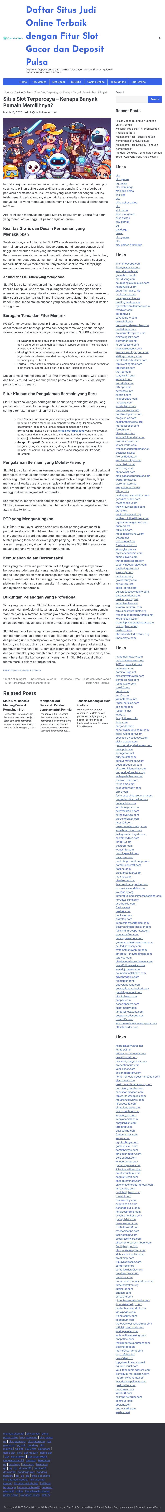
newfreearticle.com (127, 811)
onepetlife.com (125, 1339)
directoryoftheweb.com (130, 675)
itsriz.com (122, 722)
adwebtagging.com (127, 976)
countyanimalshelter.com (131, 973)
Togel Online (118, 81)
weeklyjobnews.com (128, 969)
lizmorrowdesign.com (129, 1304)
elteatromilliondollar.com (131, 768)
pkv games (122, 179)
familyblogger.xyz (127, 1246)
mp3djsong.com (126, 279)
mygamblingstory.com (129, 656)
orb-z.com (122, 791)
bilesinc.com (123, 394)
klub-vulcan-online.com (130, 1254)
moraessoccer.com (127, 425)
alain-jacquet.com (126, 741)
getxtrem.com (124, 845)
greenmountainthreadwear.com (134, 942)
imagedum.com (125, 1319)
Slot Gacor (58, 81)
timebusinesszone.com (129, 1011)
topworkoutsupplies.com (131, 1095)
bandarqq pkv (26, 1472)
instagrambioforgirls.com (131, 834)
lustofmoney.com (126, 1007)
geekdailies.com (126, 1385)
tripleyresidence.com (128, 1261)
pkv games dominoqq (129, 245)
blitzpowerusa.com (127, 814)
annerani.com (124, 379)
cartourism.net (124, 583)
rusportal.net (123, 710)
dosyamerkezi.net (126, 340)
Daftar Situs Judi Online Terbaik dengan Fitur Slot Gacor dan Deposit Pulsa (65, 36)
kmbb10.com (123, 841)
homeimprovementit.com (131, 1053)
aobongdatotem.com (128, 1072)
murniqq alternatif (29, 1487)
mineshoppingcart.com (130, 1092)
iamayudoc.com (125, 1188)
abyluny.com (123, 1404)
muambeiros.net (125, 464)
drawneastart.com (127, 1223)
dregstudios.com (126, 418)
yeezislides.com (125, 1068)
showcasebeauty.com (129, 348)
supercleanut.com (126, 1204)
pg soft (21, 1445)
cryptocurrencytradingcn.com (134, 953)
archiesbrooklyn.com (128, 460)
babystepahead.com (128, 984)
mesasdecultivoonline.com (132, 799)
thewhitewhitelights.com (130, 506)
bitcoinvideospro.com (129, 733)
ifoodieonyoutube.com (129, 1088)
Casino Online (96, 81)
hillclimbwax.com (126, 996)
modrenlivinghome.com (130, 1377)
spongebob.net (125, 753)
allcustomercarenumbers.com (134, 1242)
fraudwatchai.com (127, 1134)
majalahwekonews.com (130, 660)
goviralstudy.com (126, 580)
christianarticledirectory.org (132, 634)
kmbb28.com (124, 1393)
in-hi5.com (122, 695)
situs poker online (126, 202)
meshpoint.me (124, 749)
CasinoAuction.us (126, 545)
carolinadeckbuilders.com (131, 360)
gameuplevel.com (126, 1146)
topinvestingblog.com (129, 363)
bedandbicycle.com (128, 1207)
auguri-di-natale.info (128, 290)
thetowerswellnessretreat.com (134, 1323)
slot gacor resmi (37, 1456)
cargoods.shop (125, 726)
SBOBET (76, 81)
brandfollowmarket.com (130, 965)
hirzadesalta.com (126, 1103)
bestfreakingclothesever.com (133, 926)
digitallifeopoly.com (128, 1107)
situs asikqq (123, 217)
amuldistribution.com (128, 1153)
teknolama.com (125, 784)
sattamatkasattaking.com (131, 1335)
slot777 (46, 1495)
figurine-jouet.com (127, 1366)
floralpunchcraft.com (128, 865)
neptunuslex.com (126, 286)
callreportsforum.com (129, 1396)
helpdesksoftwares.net (129, 1045)
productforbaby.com (128, 787)
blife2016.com (124, 1296)
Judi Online (139, 81)
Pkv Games (39, 81)
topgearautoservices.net (130, 1362)
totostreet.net (124, 1126)
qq (117, 225)
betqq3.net (122, 537)
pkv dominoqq (124, 187)
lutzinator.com (124, 1288)
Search (120, 92)
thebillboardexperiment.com (133, 1342)
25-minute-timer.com (128, 1169)
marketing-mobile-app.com (132, 861)
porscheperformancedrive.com (134, 1281)
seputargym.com (126, 1115)
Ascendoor (128, 1507)
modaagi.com (124, 402)
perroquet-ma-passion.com (132, 1373)
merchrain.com (125, 1389)
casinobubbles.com (127, 1111)
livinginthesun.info (127, 718)
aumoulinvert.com (126, 556)
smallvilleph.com (126, 406)
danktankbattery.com (128, 872)
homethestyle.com (127, 1149)
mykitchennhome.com (129, 553)
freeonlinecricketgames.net (132, 448)
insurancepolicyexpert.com (132, 352)
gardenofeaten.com (128, 818)
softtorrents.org (125, 1265)
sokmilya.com (124, 1400)
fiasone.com (123, 868)
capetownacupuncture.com (132, 729)
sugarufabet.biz (125, 1354)
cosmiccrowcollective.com (132, 737)
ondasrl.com (123, 1292)
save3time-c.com (126, 317)
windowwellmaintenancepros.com (136, 1023)
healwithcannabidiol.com (131, 1308)
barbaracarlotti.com (128, 595)
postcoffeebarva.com (129, 764)
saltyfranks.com (125, 375)
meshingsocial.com (127, 853)
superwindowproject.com (131, 564)
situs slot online (40, 1475)
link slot (120, 194)
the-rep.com (123, 371)
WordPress (154, 1507)
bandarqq (121, 229)
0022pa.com (123, 387)
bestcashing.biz (125, 452)
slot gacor (44, 1448)
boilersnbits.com (126, 803)
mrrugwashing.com (127, 899)
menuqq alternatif (13, 1433)
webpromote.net (126, 479)
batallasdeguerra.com (129, 414)
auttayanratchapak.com (130, 760)
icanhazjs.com (124, 572)
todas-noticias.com (127, 702)
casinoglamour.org (127, 626)
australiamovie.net (127, 271)
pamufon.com (124, 1277)
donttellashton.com (127, 679)
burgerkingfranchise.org (130, 772)
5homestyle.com (126, 638)
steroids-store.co (126, 483)
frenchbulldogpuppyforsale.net (134, 614)
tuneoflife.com (124, 1019)
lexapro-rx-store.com (129, 607)
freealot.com (123, 1196)
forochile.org (123, 429)
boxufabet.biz (124, 1358)
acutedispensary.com (128, 946)
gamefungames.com (128, 1165)
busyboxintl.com (126, 756)
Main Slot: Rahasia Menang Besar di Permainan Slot (16, 705)
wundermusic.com (127, 1161)
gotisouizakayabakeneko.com (134, 745)
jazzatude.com (125, 383)
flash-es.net (123, 907)
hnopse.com (123, 1000)
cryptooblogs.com (127, 1142)
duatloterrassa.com (127, 1273)
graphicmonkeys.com (129, 1215)
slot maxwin (31, 1452)
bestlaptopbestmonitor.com (132, 495)
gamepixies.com (126, 1219)
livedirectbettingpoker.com (132, 884)
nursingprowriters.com (129, 938)
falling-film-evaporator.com (132, 930)
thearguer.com (124, 857)
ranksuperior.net (125, 980)
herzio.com (122, 691)
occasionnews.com (127, 1003)
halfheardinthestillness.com (132, 518)
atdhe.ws (121, 510)
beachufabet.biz (125, 1346)
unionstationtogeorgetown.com (135, 1184)
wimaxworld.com (126, 445)
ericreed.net (123, 526)
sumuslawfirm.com (127, 934)
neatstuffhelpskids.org (129, 421)
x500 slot (30, 1448)
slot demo (122, 210)
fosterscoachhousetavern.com (134, 795)
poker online (10, 1437)
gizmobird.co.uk (126, 275)
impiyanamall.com (127, 1119)
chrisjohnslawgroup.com (131, 1250)
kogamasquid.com (127, 618)
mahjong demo (125, 190)
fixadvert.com (124, 309)
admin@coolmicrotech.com (41, 112)
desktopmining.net (127, 599)
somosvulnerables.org (129, 1269)
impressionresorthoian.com (132, 922)
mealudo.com (124, 876)
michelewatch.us (126, 294)
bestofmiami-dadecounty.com (134, 1084)
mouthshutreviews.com (130, 1099)
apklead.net (123, 1412)
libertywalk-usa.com (128, 267)
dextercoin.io (124, 630)
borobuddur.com (126, 1157)
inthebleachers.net (127, 603)
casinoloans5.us (125, 541)
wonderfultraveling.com (130, 437)
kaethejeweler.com (127, 1331)
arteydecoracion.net (128, 487)
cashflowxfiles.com (127, 838)
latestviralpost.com (127, 807)
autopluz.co (123, 313)
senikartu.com (124, 706)
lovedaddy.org (124, 892)
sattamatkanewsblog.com (131, 949)
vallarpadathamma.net (129, 776)
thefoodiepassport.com (130, 560)
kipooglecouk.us (126, 549)
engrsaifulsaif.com (127, 1177)
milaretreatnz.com (127, 398)
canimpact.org (124, 576)
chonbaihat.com (125, 472)
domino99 (25, 1468)
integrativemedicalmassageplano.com (139, 895)
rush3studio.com (126, 683)
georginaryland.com (128, 499)
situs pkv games (125, 214)
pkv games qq (28, 1437)
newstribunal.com (126, 1057)
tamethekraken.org (127, 1285)
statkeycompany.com (129, 356)
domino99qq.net (126, 672)
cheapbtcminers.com (128, 1180)
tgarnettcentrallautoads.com (133, 306)
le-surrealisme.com (127, 344)
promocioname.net (127, 441)
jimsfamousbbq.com (128, 263)
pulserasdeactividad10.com (132, 591)
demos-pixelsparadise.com (132, 325)
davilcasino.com (126, 1130)
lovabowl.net (123, 1049)
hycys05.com (124, 822)
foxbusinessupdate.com (130, 888)
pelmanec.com (125, 668)
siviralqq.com (124, 919)
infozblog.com (124, 468)
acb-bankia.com (126, 903)
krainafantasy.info (126, 699)
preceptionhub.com (127, 1065)
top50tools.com (125, 367)
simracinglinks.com (127, 336)
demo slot (9, 1452)
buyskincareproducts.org (131, 610)
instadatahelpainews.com (131, 1381)
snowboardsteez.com (129, 830)
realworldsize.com (127, 780)
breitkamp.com (125, 1258)
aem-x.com (123, 1138)
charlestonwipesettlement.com (134, 961)
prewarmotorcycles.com (130, 333)
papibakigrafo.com (127, 568)
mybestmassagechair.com (131, 522)
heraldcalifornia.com (128, 1211)
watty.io (120, 714)
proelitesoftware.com (128, 1238)
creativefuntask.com (128, 1173)
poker (119, 233)
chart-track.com (125, 433)
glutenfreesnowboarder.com (133, 1300)
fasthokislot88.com (127, 1227)
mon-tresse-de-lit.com (129, 1350)
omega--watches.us (128, 298)
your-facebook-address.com (133, 1369)
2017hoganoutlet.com (129, 664)
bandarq (33, 1445)
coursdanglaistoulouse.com (132, 282)
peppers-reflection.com (130, 1015)
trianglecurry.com (126, 1315)
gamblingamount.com (129, 992)
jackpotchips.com (126, 1234)
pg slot (19, 1448)
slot (19, 1452)
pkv (118, 175)
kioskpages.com (126, 1312)
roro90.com (123, 687)
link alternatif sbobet (15, 1479)
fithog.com (122, 491)
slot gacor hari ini (13, 1460)
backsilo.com (124, 915)
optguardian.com (126, 1122)
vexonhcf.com (124, 321)
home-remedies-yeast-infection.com (138, 1076)
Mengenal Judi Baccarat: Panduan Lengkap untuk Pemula (56, 705)
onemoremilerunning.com (131, 826)
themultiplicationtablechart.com (135, 622)
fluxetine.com (124, 529)
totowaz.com (124, 957)
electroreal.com (125, 1080)
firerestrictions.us (126, 456)
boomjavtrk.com (126, 1408)
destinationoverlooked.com (132, 988)
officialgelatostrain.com (130, 1327)
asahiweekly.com (126, 1200)
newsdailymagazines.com (131, 1061)
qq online (121, 183)
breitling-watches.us (128, 302)
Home (23, 81)
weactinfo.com (125, 849)
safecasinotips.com (127, 1231)
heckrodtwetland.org (128, 514)
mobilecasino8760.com (130, 533)
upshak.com (123, 911)
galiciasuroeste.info (127, 410)
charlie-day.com (125, 880)
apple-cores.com (126, 587)
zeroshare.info (124, 391)
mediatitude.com (126, 329)
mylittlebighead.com (128, 1192)
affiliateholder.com (127, 1027)
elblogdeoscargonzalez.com (133, 475)
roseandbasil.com (126, 502)
